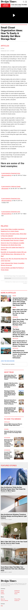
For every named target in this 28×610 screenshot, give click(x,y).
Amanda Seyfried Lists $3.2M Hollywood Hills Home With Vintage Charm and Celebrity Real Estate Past (20, 301)
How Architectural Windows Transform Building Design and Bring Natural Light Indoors (14, 516)
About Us (3, 599)
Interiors (7, 437)
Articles (5, 45)
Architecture (17, 590)
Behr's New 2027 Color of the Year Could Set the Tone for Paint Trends (20, 312)
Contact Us (16, 600)
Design (6, 429)
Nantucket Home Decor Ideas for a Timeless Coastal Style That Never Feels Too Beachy (10, 402)
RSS (2, 605)
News (14, 296)
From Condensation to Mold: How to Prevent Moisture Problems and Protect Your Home (20, 343)
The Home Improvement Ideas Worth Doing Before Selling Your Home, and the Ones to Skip (20, 332)
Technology (16, 592)
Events (15, 593)
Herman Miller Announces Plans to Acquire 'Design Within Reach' (13, 424)
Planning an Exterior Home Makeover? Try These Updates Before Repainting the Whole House (10, 393)
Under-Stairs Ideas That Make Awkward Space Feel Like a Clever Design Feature (10, 377)
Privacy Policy (7, 585)
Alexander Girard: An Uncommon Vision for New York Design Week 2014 (12, 432)
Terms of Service (4, 600)
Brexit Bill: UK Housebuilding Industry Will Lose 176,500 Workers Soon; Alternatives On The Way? (13, 254)
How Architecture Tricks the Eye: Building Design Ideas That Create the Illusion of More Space (13, 489)
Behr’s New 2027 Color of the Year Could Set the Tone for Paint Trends (14, 542)
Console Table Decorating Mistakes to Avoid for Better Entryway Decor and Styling (11, 385)
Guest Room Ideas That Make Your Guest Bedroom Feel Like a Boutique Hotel (20, 322)
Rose (3, 48)
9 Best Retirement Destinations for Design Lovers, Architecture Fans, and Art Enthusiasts (20, 354)
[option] (19, 5)
